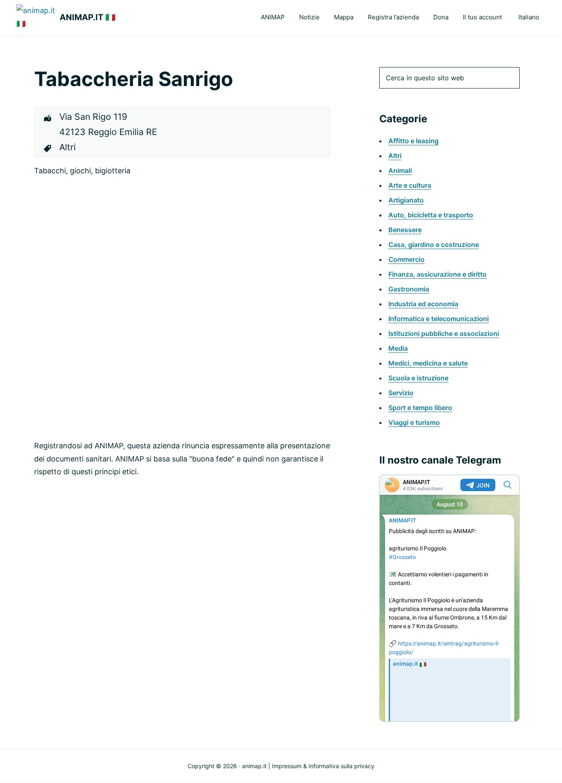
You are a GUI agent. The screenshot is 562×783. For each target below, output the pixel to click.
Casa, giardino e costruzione (433, 244)
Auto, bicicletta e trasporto (430, 215)
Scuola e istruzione (418, 378)
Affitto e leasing (413, 141)
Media (398, 348)
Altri (395, 155)
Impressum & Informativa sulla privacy (323, 765)
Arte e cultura (409, 185)
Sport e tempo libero (420, 407)
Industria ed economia (423, 304)
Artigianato (406, 200)
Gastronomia (408, 289)
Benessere (405, 230)
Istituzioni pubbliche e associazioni (443, 333)
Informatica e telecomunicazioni (438, 319)
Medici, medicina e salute (428, 363)
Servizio (400, 393)
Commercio (406, 259)
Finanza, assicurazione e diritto (437, 274)
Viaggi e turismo (414, 422)
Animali (400, 170)
